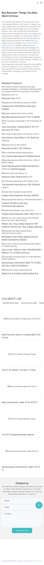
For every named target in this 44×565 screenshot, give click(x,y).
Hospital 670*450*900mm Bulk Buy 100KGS (19, 107)
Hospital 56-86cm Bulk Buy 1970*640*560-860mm (15, 204)
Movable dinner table (10, 303)
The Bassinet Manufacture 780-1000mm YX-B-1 (21, 186)
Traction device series (29, 303)
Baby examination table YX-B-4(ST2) (19, 402)
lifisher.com (29, 561)
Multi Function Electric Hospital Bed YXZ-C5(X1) (21, 336)
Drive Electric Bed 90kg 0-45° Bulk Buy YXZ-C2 (20, 139)
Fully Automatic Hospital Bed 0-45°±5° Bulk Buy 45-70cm (20, 128)
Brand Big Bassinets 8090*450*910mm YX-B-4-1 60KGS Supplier (20, 167)
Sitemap (38, 561)
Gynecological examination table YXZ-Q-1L (21, 468)
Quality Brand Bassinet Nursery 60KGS (20, 195)
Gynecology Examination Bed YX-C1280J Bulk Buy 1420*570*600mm (21, 264)
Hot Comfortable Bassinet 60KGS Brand (21, 156)
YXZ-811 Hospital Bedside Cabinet (18, 434)
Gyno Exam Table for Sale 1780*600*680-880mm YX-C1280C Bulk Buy (22, 251)
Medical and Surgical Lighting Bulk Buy (20, 273)
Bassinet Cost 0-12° (11, 98)
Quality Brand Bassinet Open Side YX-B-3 (21, 214)
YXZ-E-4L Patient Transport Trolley (19, 370)
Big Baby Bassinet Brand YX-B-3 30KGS (21, 117)
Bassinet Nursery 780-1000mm (16, 148)
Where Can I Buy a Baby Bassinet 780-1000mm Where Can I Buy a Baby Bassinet (22, 225)
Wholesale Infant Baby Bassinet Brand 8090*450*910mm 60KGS (20, 238)
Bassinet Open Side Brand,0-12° (17, 177)
